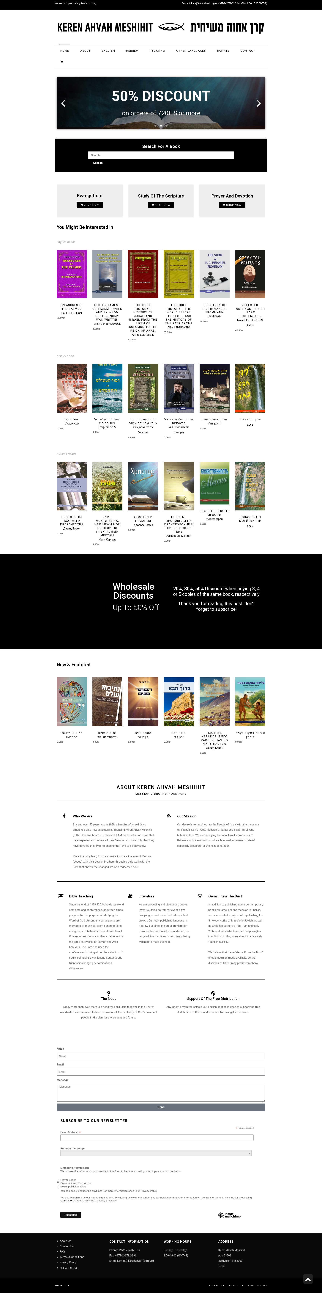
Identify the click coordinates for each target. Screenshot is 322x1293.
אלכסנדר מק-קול (107, 737)
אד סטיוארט (146, 427)
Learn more (67, 1200)
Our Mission (186, 816)
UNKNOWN (214, 316)
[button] (63, 103)
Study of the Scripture (161, 196)
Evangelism (89, 195)
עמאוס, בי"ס (71, 423)
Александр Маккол (178, 535)
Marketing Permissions (74, 1167)
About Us (65, 1241)
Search (98, 162)
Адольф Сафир (143, 525)
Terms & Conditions (72, 1257)
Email (60, 1064)
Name (60, 1049)
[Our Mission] (169, 816)
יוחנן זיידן (178, 737)
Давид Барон (71, 528)
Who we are (83, 816)
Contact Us (67, 1246)
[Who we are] (64, 816)
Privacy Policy (68, 1262)
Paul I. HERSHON (71, 313)
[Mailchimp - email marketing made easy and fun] (229, 1218)
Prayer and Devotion (232, 196)
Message (63, 1080)
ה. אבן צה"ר (214, 423)
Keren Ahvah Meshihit (253, 1285)
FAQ (62, 1251)
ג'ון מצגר (143, 737)
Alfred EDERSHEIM (143, 334)
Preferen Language (72, 1148)
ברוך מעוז (71, 737)
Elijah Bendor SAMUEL (107, 323)
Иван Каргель (107, 539)
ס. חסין (250, 737)
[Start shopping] (62, 62)
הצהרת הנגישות (69, 1267)
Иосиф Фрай (214, 519)
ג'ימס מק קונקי (107, 427)
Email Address (70, 1132)
